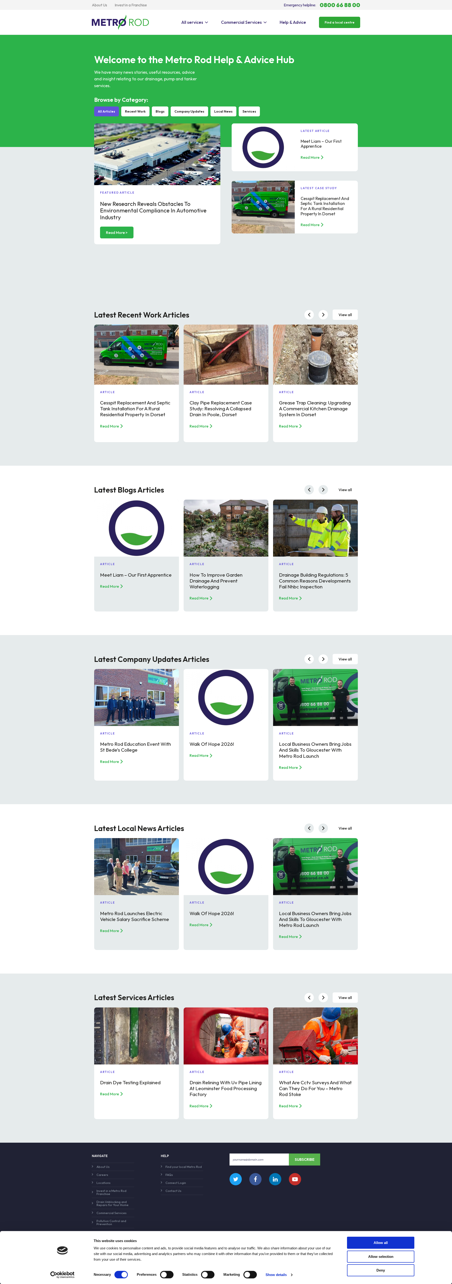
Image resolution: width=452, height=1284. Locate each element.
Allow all (381, 1243)
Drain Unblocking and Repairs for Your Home (113, 1203)
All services (192, 22)
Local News (223, 111)
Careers (102, 1175)
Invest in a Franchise (131, 5)
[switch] (167, 1274)
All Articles (106, 111)
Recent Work (135, 111)
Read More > (117, 232)
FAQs (169, 1175)
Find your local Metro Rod (183, 1167)
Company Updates (189, 111)
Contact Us (173, 1191)
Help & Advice (293, 22)
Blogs (160, 111)
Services (249, 111)
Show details (276, 1275)
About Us (99, 5)
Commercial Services (241, 22)
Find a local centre (340, 22)
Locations (103, 1183)
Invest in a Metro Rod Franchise (111, 1192)
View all (345, 314)
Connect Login (175, 1183)
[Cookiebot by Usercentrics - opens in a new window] (62, 1274)
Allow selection (380, 1257)
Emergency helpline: (322, 4)
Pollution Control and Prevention (111, 1222)
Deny (380, 1270)
